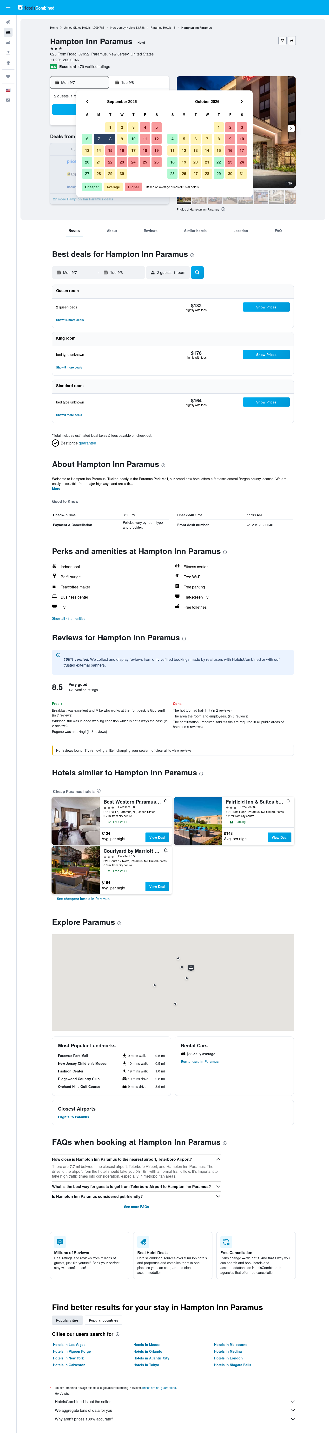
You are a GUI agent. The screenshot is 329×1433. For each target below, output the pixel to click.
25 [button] (145, 162)
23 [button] (122, 162)
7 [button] (99, 139)
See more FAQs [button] (136, 1206)
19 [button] (156, 150)
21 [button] (99, 162)
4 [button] (145, 127)
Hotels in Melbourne (230, 1344)
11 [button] (145, 139)
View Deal (157, 837)
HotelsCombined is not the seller (83, 1401)
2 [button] (122, 127)
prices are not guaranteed (159, 1387)
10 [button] (133, 139)
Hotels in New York (68, 1358)
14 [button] (99, 150)
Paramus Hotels (161, 27)
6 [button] (87, 139)
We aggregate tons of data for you (83, 1410)
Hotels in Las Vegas (69, 1344)
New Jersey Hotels (122, 27)
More (56, 488)
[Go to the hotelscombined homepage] (36, 7)
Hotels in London (228, 1358)
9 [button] (122, 139)
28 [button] (99, 173)
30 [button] (122, 173)
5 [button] (157, 127)
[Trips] (8, 76)
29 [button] (110, 173)
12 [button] (156, 139)
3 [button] (133, 127)
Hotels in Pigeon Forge (72, 1351)
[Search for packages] (8, 52)
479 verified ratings (94, 66)
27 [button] (87, 173)
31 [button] (242, 173)
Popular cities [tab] (67, 1320)
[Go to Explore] (8, 63)
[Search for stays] (8, 32)
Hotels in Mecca (146, 1344)
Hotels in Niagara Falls (232, 1364)
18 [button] (145, 150)
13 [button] (87, 150)
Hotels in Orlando (147, 1351)
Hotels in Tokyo (146, 1364)
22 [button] (110, 162)
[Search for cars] (8, 42)
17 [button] (133, 150)
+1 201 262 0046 (64, 59)
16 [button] (122, 150)
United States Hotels (77, 27)
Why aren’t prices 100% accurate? (84, 1419)
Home (54, 27)
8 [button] (110, 139)
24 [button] (133, 162)
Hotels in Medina (228, 1351)
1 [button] (110, 127)
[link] (83, 898)
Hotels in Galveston (69, 1364)
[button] (8, 7)
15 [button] (110, 150)
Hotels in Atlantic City (151, 1358)
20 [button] (87, 162)
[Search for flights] (8, 22)
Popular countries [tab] (103, 1320)
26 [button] (156, 162)
